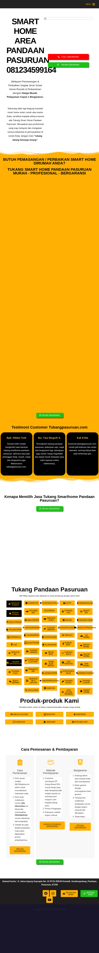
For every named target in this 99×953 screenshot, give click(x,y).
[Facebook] (46, 893)
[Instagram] (53, 893)
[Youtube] (49, 900)
